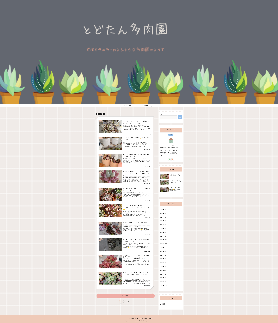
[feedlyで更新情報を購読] (170, 159)
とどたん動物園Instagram (146, 318)
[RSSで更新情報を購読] (172, 159)
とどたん (171, 145)
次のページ (125, 296)
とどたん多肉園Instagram (132, 318)
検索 (161, 114)
